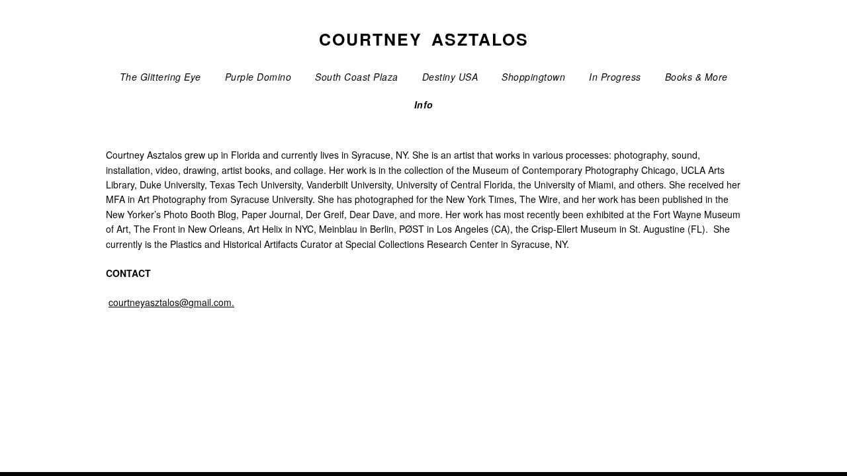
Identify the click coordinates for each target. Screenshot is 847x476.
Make (154, 435)
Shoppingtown (533, 76)
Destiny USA (450, 76)
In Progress (615, 76)
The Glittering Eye (160, 76)
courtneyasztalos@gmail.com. (171, 302)
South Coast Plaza (356, 76)
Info (423, 104)
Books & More (696, 76)
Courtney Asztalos (424, 39)
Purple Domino (258, 76)
